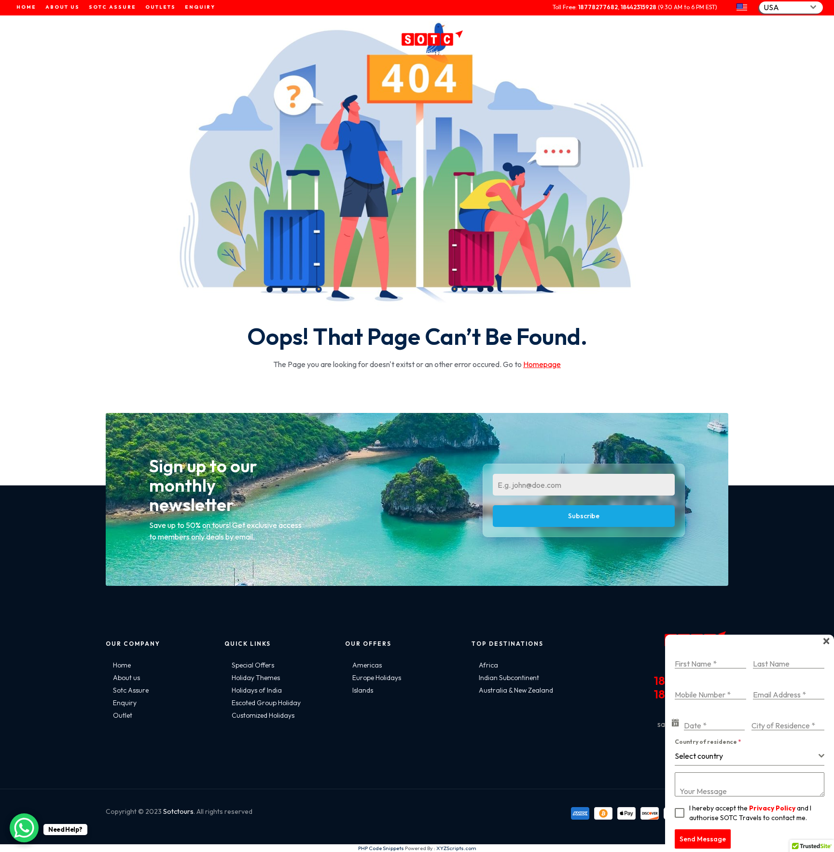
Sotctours (178, 811)
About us (126, 677)
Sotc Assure (131, 690)
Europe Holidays (376, 677)
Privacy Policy (772, 808)
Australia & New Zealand (516, 690)
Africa (488, 665)
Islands (362, 690)
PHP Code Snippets (381, 848)
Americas (367, 665)
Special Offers (253, 665)
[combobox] (791, 7)
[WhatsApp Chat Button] (24, 827)
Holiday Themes (256, 677)
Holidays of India (257, 690)
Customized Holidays (263, 715)
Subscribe (583, 515)
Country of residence (708, 741)
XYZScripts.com (456, 848)
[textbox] (747, 756)
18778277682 (598, 7)
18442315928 (638, 7)
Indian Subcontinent (509, 677)
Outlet (122, 715)
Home (122, 665)
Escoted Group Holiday (266, 702)
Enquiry (125, 702)
